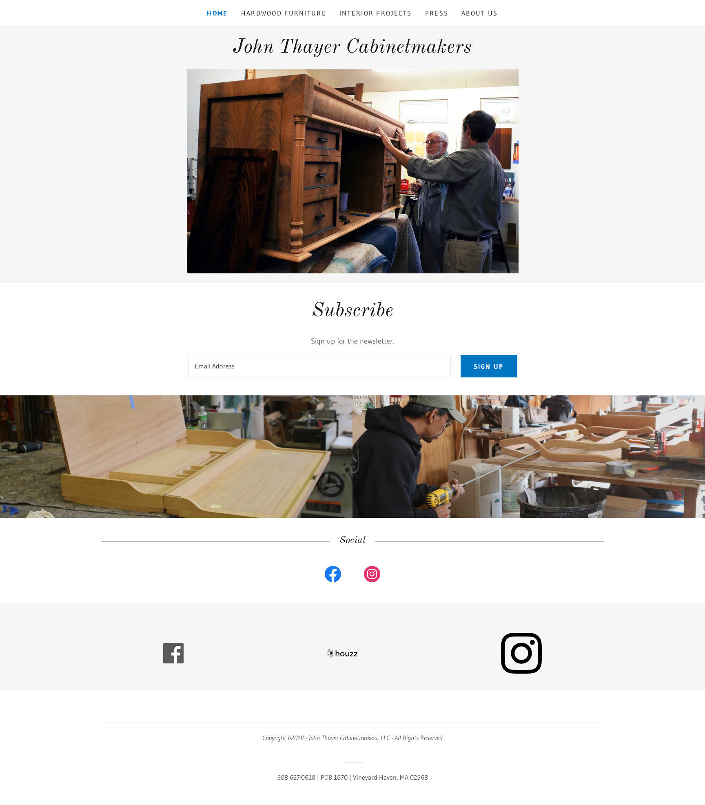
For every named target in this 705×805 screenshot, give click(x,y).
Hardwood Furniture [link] (283, 13)
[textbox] (319, 366)
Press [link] (436, 13)
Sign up (489, 366)
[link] (352, 50)
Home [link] (217, 13)
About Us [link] (479, 13)
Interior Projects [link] (375, 13)
